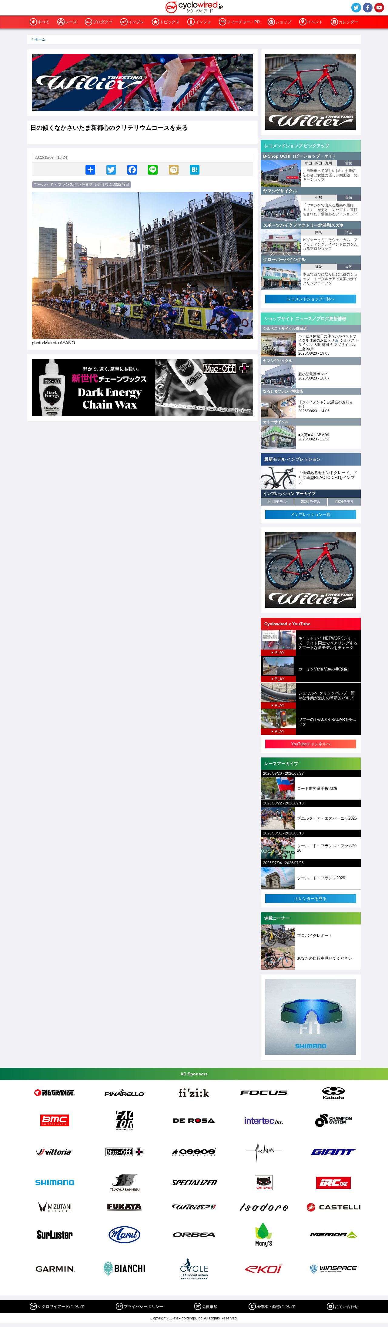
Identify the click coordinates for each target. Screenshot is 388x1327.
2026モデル (277, 502)
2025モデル (310, 502)
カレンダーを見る (310, 898)
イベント (315, 22)
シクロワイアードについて (61, 1306)
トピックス (169, 22)
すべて (43, 22)
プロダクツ (102, 22)
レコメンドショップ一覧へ (310, 299)
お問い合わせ (346, 1306)
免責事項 (210, 1306)
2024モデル (344, 502)
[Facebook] (132, 169)
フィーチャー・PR (243, 22)
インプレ (136, 22)
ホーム (40, 39)
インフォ (203, 22)
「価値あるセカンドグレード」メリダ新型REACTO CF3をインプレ (327, 477)
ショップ (283, 22)
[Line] (153, 169)
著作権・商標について (276, 1306)
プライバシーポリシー (143, 1306)
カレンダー (348, 22)
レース (71, 22)
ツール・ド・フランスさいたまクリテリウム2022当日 (81, 184)
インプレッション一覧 (310, 514)
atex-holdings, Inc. (188, 1318)
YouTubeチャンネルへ (310, 744)
